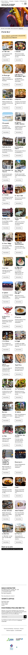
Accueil (2, 28)
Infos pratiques (5, 2)
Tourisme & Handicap (8, 628)
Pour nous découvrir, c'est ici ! (8, 596)
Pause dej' (21, 28)
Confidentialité (18, 630)
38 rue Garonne (4, 602)
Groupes (11, 1)
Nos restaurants (14, 28)
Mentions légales (10, 630)
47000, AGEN (4, 604)
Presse (21, 628)
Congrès (16, 1)
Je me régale (7, 28)
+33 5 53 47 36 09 (7, 592)
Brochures (16, 628)
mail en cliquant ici (7, 593)
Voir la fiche (6, 60)
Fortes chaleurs (4, 1)
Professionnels (23, 1)
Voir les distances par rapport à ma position (12, 549)
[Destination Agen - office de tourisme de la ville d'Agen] (8, 5)
